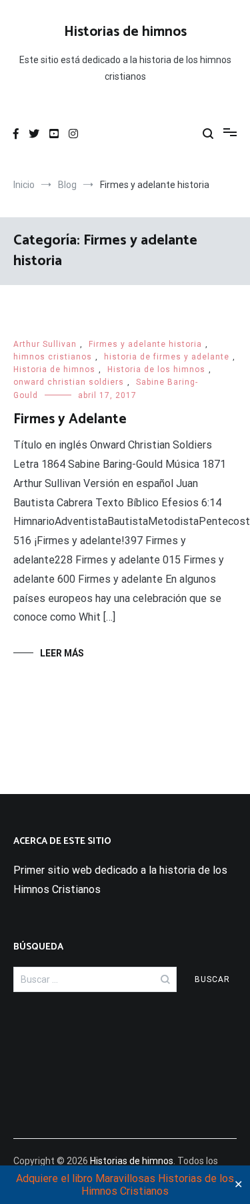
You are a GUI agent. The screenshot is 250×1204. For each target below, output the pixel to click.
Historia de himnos (54, 369)
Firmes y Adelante (70, 419)
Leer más (62, 653)
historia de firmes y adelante (166, 356)
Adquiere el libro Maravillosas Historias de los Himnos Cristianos (125, 1184)
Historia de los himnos (156, 369)
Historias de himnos (125, 32)
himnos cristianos (52, 356)
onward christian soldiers (68, 382)
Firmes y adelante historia (145, 344)
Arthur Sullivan (45, 344)
